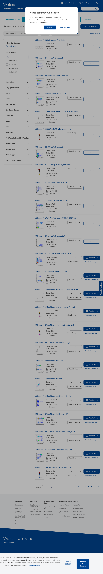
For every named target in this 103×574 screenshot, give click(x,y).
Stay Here (49, 27)
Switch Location (65, 27)
